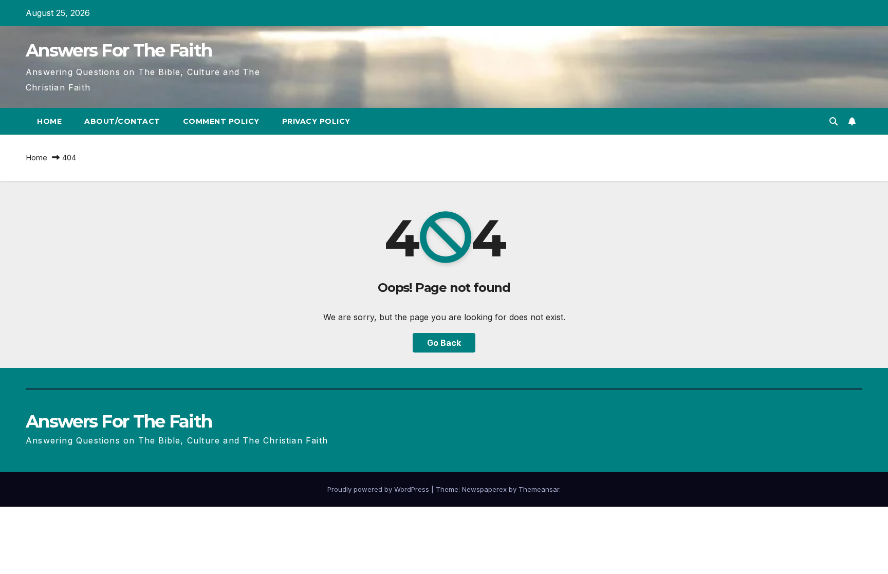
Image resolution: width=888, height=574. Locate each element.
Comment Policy (221, 121)
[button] (833, 121)
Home (49, 121)
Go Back (444, 343)
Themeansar (539, 489)
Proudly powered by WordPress (379, 489)
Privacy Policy (316, 121)
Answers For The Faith (119, 50)
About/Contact (122, 121)
